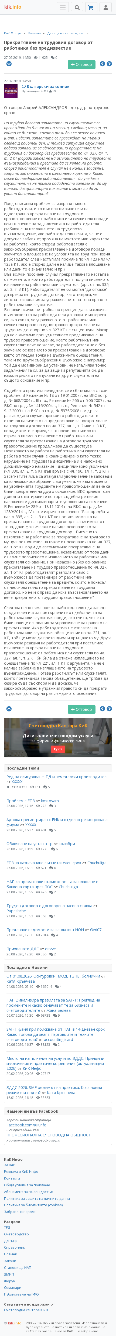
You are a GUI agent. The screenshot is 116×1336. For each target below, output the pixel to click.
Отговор (83, 64)
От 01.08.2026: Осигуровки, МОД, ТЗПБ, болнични (53, 976)
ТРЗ (7, 1227)
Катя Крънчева (20, 981)
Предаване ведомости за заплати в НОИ (45, 929)
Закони (10, 1260)
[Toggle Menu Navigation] (63, 7)
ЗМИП (9, 1274)
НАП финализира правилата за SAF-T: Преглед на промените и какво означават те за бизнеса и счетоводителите (53, 1005)
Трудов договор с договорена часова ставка (49, 905)
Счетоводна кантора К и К (26, 1309)
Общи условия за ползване (27, 1185)
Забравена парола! (20, 1211)
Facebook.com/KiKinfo (26, 1124)
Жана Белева (58, 1010)
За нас (9, 1164)
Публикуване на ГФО (21, 1294)
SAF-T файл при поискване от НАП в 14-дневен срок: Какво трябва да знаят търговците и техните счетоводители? (55, 1034)
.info (12, 7)
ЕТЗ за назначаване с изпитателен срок (43, 862)
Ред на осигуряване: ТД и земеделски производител (56, 776)
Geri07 (95, 929)
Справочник (14, 1247)
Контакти (12, 1178)
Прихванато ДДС (22, 948)
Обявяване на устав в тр (30, 843)
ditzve (50, 948)
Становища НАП (17, 1267)
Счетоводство (16, 1234)
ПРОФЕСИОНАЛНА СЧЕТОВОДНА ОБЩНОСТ (48, 1134)
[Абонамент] (91, 7)
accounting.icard (58, 1039)
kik (13, 1323)
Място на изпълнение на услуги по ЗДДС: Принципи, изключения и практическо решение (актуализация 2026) (55, 1063)
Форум (9, 1281)
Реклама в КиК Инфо (21, 1171)
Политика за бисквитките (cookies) (33, 1204)
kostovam (50, 800)
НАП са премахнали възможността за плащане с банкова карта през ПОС (52, 884)
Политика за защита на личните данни (37, 1198)
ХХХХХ (17, 781)
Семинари (12, 1287)
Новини (10, 1254)
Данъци (11, 1240)
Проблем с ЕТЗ (20, 800)
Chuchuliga (97, 862)
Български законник (48, 86)
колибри (67, 843)
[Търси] (77, 6)
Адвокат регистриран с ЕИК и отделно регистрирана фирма (57, 822)
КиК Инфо (32, 1068)
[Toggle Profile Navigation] (106, 7)
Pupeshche (16, 910)
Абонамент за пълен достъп (28, 1191)
